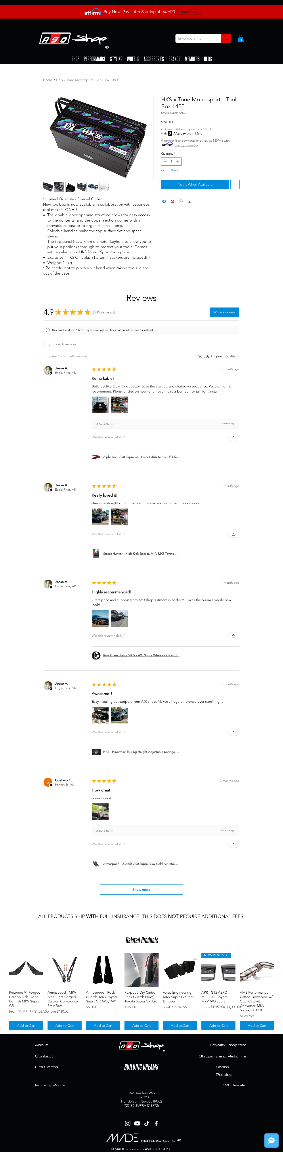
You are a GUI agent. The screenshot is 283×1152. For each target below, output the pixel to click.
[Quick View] (26, 970)
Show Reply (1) (104, 423)
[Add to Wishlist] (235, 184)
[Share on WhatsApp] (181, 201)
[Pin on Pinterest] (172, 201)
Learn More (195, 133)
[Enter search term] (226, 38)
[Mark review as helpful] (233, 437)
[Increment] (178, 161)
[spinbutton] (171, 161)
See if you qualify (186, 145)
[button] (241, 38)
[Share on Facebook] (164, 201)
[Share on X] (189, 201)
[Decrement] (164, 161)
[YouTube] (137, 1123)
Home (48, 80)
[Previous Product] (2, 969)
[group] (141, 991)
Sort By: (204, 356)
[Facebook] (156, 1123)
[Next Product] (280, 969)
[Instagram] (127, 1123)
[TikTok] (146, 1123)
